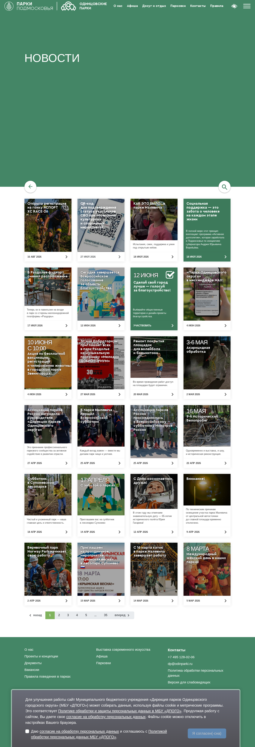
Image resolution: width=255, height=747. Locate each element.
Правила (216, 5)
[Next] (122, 615)
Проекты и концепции (41, 656)
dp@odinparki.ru (180, 664)
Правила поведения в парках (47, 676)
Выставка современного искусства (123, 649)
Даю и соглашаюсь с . (99, 734)
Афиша (132, 5)
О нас (117, 5)
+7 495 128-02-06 (181, 657)
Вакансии (31, 670)
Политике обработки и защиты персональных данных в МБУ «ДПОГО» (119, 711)
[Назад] (30, 187)
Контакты (198, 5)
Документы (33, 663)
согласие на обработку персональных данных (106, 716)
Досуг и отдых (154, 5)
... (95, 615)
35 (105, 615)
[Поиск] (225, 187)
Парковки (178, 5)
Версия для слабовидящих (189, 682)
